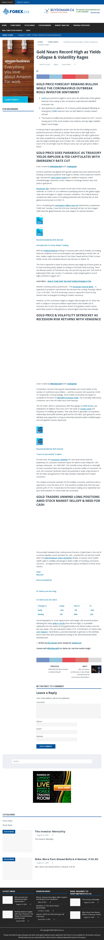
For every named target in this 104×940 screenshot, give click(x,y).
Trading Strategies (81, 25)
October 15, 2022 (43, 911)
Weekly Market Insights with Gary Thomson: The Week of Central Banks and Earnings (24, 915)
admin (56, 64)
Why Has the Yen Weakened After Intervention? (21, 899)
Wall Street (88, 406)
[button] (68, 231)
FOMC (54, 111)
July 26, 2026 (20, 921)
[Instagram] (102, 2)
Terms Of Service (23, 2)
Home (4, 25)
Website (39, 736)
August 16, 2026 (21, 904)
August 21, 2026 (43, 863)
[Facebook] (87, 2)
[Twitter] (92, 2)
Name (39, 721)
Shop (28, 30)
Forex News (16, 25)
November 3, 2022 (44, 919)
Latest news (9, 891)
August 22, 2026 (43, 835)
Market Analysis (62, 25)
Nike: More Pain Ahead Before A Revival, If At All (66, 859)
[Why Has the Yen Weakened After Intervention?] (8, 900)
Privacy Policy (7, 2)
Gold (43, 98)
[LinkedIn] (97, 2)
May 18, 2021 (42, 902)
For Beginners (45, 25)
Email (38, 729)
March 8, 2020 (45, 64)
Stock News (29, 25)
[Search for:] (52, 761)
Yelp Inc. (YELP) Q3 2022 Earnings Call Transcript (50, 915)
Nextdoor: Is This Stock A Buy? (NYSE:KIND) (47, 907)
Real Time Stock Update (12, 30)
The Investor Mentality (50, 831)
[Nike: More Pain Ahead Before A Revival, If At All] (75, 915)
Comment (40, 702)
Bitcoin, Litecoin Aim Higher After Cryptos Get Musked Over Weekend (51, 898)
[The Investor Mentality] (75, 902)
